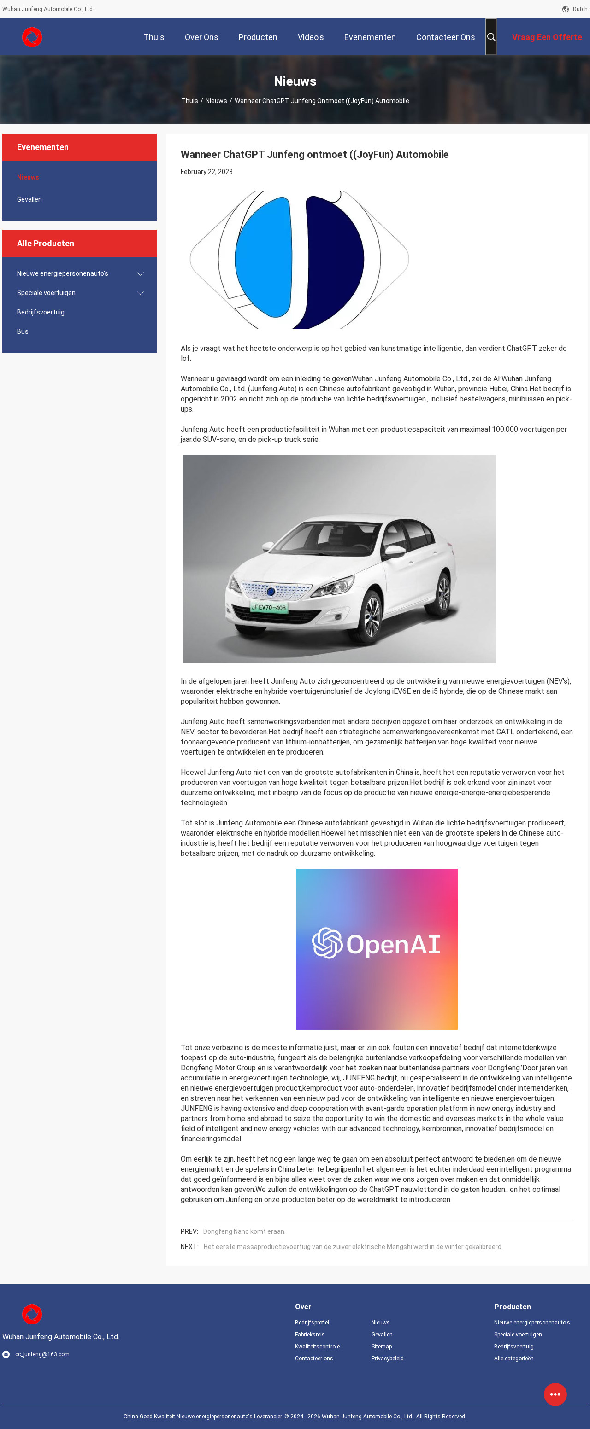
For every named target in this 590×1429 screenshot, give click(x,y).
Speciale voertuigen (46, 292)
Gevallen (29, 199)
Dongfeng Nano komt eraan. (244, 1231)
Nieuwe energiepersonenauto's (62, 273)
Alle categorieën (514, 1358)
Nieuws (216, 101)
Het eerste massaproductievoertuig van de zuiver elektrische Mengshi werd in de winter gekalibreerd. (353, 1246)
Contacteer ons (314, 1358)
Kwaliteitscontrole (317, 1346)
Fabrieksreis (310, 1334)
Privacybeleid (388, 1358)
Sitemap (382, 1346)
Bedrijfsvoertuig (41, 312)
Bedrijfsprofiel (312, 1322)
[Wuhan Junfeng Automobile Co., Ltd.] (32, 37)
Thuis (189, 101)
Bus (23, 331)
